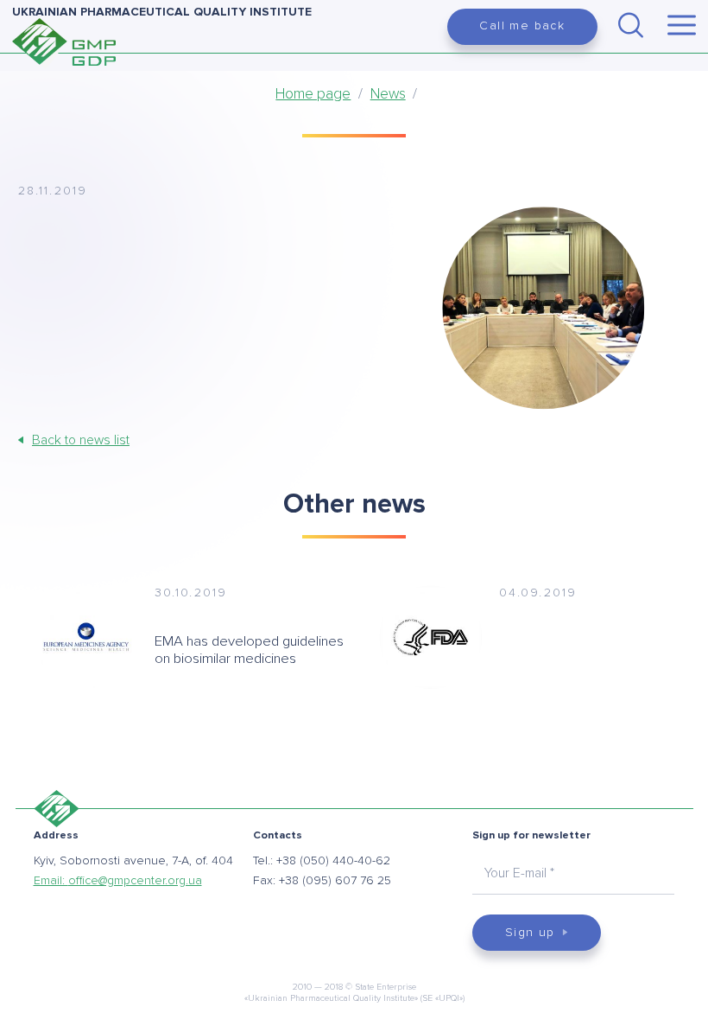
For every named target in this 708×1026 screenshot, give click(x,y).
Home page (313, 94)
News (388, 94)
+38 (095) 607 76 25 (335, 880)
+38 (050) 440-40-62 (333, 860)
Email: (118, 880)
